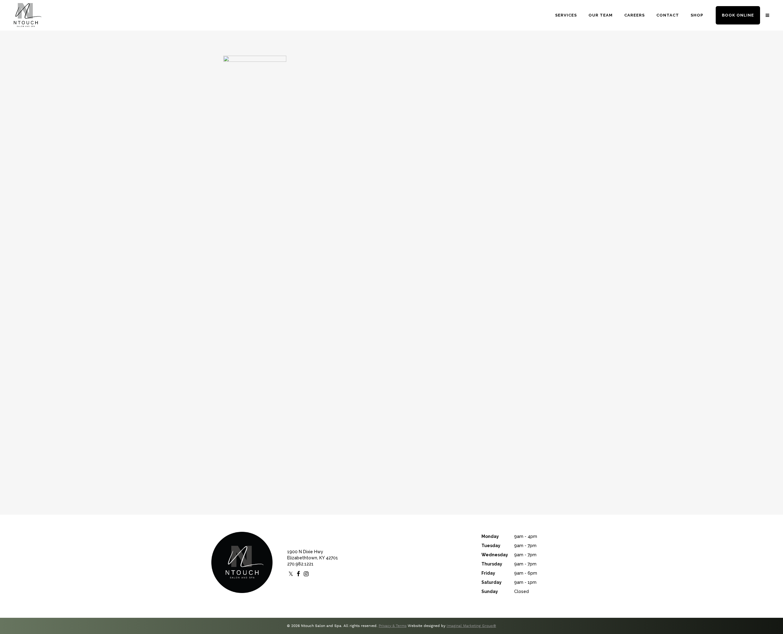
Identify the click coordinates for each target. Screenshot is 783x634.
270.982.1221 (300, 563)
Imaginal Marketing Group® (471, 626)
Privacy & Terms (392, 626)
